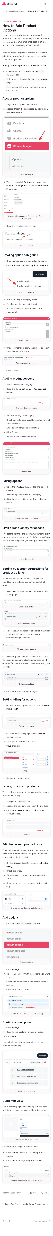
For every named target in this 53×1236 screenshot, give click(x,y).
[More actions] (50, 4)
